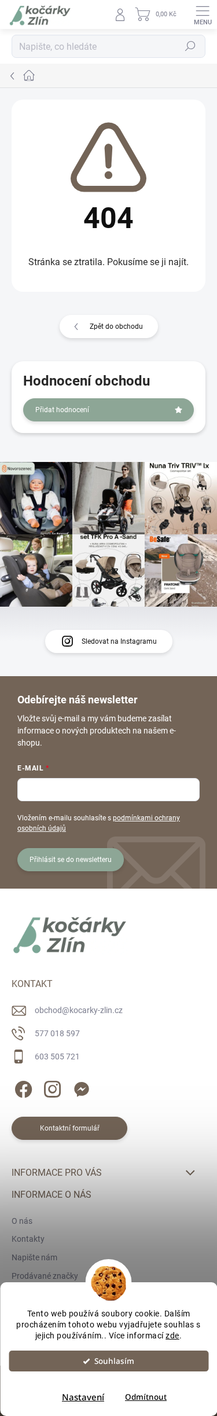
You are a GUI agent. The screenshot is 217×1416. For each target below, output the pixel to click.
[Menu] (202, 14)
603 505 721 (57, 1056)
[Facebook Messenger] (79, 1087)
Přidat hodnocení (62, 410)
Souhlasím (114, 1361)
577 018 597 (57, 1033)
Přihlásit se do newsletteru (71, 860)
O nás (22, 1221)
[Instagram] (51, 1087)
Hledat (190, 46)
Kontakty (28, 1238)
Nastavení (83, 1397)
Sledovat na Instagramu (119, 641)
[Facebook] (22, 1087)
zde (172, 1335)
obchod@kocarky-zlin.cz (79, 1010)
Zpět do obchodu (116, 326)
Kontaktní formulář (70, 1128)
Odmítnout (146, 1397)
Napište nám (34, 1257)
